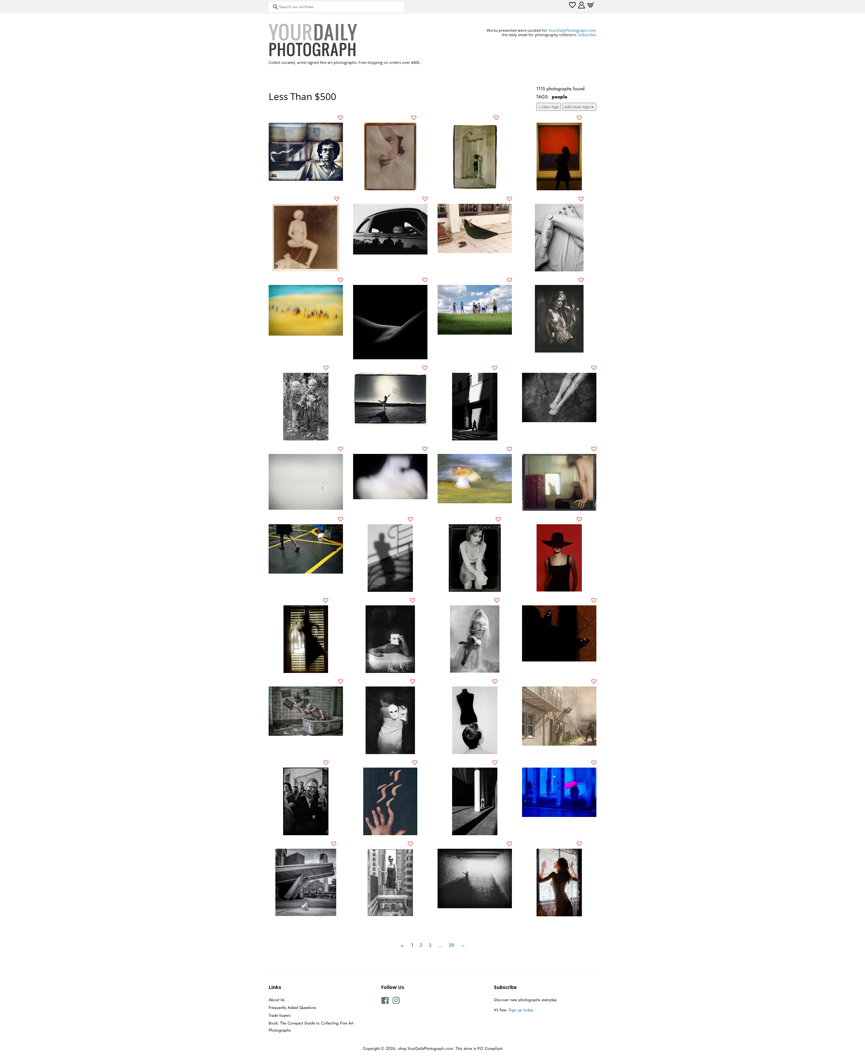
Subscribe (586, 34)
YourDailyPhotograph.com (571, 30)
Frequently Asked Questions (292, 1007)
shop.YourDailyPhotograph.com (425, 1048)
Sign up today (521, 1010)
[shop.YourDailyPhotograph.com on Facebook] (385, 1002)
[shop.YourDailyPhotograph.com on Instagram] (396, 1002)
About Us (277, 1000)
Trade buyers (280, 1015)
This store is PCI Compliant (478, 1048)
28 (451, 945)
